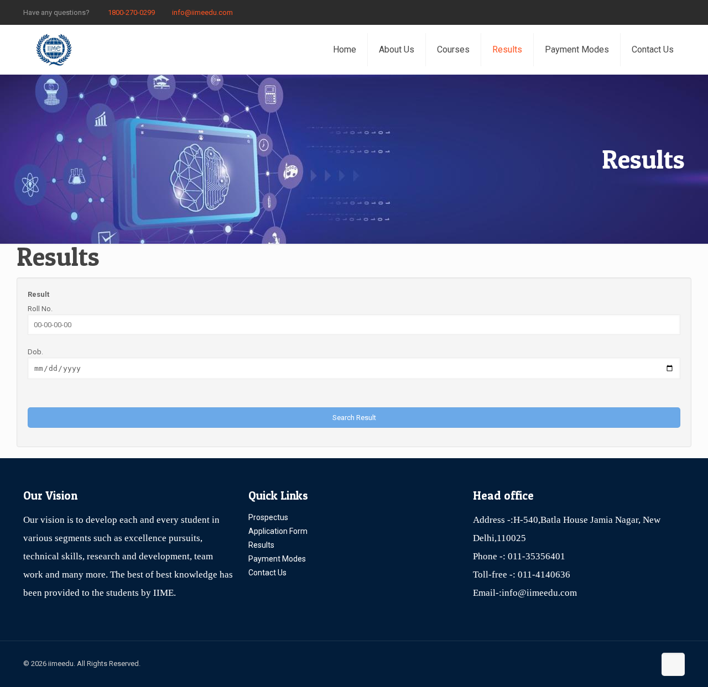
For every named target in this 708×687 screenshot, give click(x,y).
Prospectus (268, 517)
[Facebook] (634, 12)
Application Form (278, 531)
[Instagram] (679, 12)
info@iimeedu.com (202, 12)
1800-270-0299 (130, 12)
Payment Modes (277, 558)
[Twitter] (649, 12)
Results (261, 545)
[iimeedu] (54, 50)
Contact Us (267, 572)
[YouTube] (664, 12)
